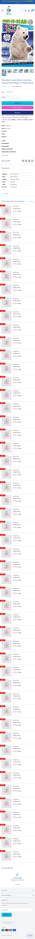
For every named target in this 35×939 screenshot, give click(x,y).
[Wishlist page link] (22, 10)
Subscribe (6, 914)
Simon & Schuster (6, 86)
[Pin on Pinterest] (26, 161)
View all (31, 201)
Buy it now (17, 112)
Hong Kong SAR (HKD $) (7, 922)
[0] (32, 11)
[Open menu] (2, 10)
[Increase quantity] (17, 97)
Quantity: (4, 97)
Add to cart (17, 103)
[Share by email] (32, 161)
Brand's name (16, 206)
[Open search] (25, 10)
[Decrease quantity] (8, 97)
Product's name (16, 208)
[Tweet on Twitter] (29, 161)
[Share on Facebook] (23, 161)
